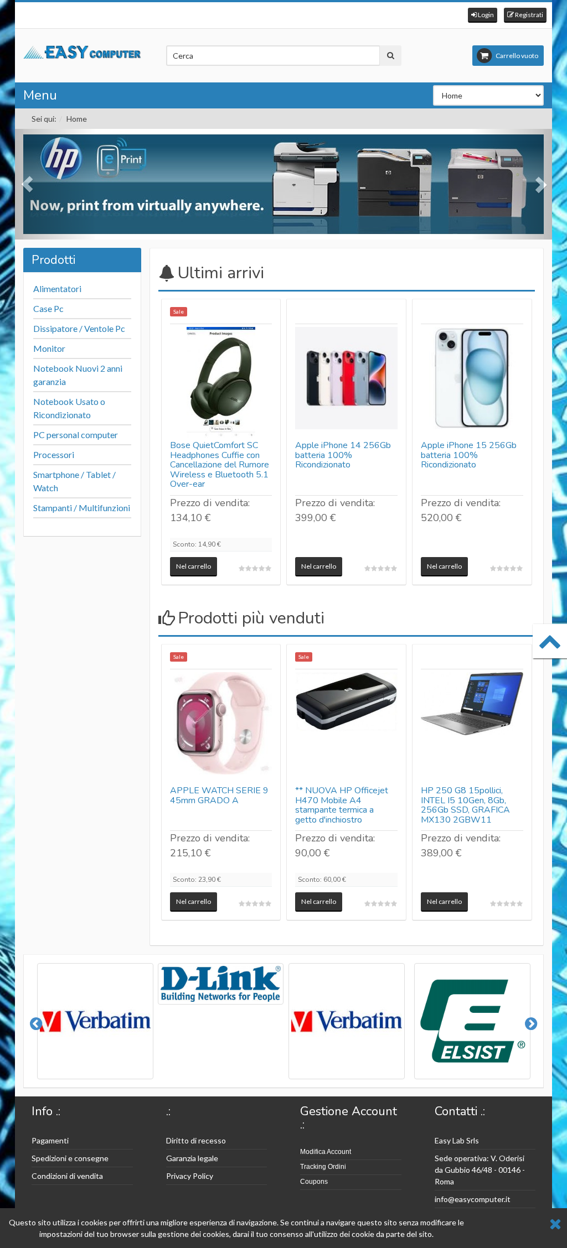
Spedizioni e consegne (70, 1158)
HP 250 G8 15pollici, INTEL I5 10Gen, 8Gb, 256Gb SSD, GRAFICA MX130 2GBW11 (465, 805)
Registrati (528, 15)
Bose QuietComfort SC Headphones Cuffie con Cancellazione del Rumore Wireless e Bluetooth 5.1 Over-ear (219, 464)
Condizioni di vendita (67, 1176)
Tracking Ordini (323, 1167)
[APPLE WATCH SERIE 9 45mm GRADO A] (221, 727)
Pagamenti (50, 1140)
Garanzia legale (192, 1158)
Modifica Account (325, 1152)
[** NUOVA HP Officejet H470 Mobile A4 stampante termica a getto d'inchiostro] (346, 727)
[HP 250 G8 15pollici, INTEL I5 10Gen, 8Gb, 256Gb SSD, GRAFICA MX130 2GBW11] (472, 727)
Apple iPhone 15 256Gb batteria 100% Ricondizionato (469, 455)
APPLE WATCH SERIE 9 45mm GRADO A (219, 795)
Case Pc (48, 308)
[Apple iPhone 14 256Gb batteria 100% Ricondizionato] (346, 382)
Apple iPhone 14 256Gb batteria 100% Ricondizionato (343, 455)
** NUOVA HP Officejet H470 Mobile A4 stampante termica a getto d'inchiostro (341, 805)
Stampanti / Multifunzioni (81, 507)
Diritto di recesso (196, 1140)
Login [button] (485, 15)
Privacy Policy (189, 1176)
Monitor (49, 348)
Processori (53, 454)
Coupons (314, 1181)
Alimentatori (57, 288)
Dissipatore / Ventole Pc (79, 328)
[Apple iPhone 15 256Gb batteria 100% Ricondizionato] (472, 382)
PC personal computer (75, 434)
